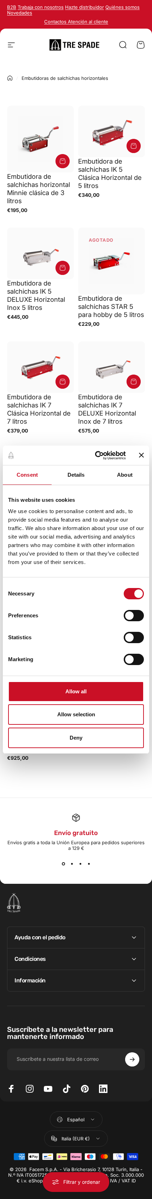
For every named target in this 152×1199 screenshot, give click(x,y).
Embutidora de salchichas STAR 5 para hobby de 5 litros (111, 306)
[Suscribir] (132, 1059)
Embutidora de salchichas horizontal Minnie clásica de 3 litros (38, 188)
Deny (76, 738)
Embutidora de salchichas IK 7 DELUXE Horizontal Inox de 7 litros (107, 409)
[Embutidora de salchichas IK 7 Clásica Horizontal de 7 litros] (40, 367)
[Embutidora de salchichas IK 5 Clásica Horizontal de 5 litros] (111, 131)
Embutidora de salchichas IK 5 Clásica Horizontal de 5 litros (110, 173)
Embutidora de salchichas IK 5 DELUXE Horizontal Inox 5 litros (36, 295)
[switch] (134, 615)
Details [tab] (76, 475)
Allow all (76, 691)
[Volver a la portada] (10, 78)
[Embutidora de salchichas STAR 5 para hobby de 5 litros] (111, 261)
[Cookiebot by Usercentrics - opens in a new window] (95, 455)
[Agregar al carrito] (62, 161)
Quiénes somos (122, 7)
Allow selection (76, 714)
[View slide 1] (63, 863)
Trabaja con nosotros (41, 7)
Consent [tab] (27, 475)
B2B (11, 7)
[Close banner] (141, 455)
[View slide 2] (72, 863)
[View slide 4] (88, 863)
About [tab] (125, 475)
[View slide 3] (80, 863)
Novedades (19, 13)
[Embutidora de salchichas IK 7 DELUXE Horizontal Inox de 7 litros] (111, 367)
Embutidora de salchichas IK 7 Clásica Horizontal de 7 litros (39, 409)
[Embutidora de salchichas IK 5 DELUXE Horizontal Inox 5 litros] (40, 253)
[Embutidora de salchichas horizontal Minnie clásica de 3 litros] (40, 139)
